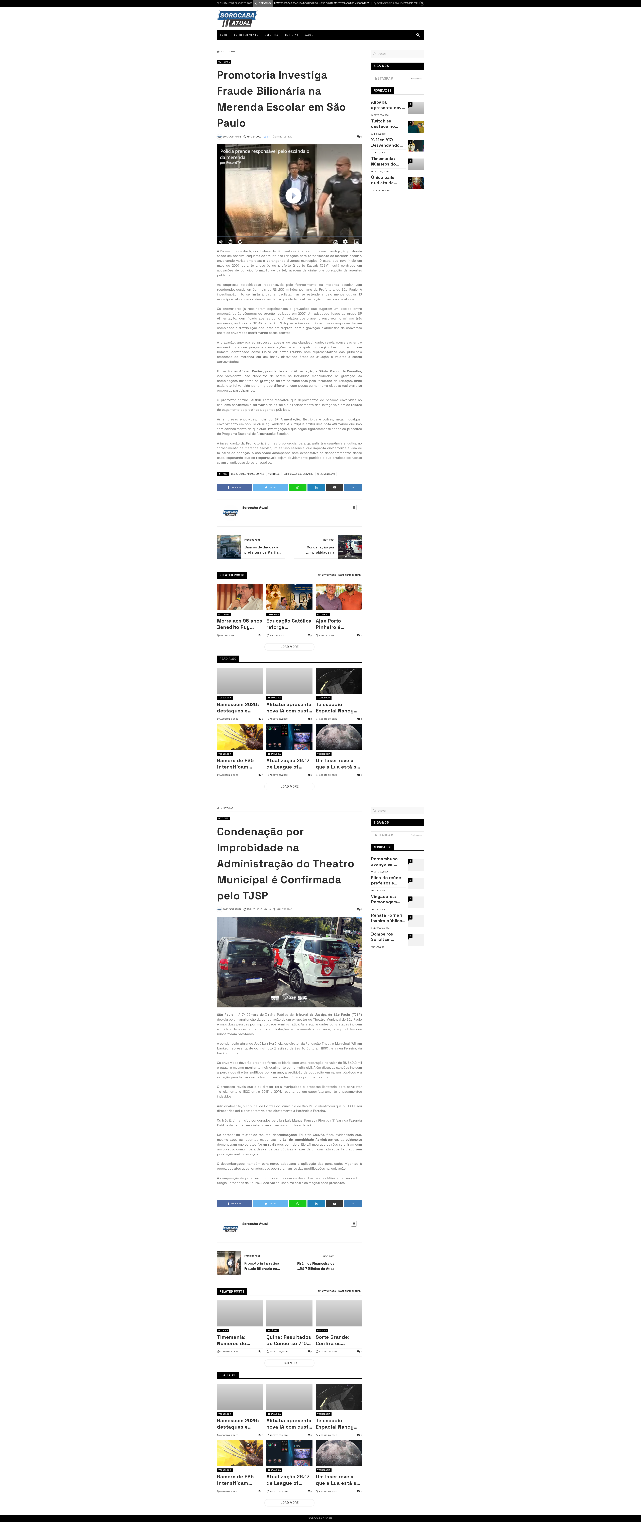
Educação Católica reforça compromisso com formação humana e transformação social (289, 624)
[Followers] (421, 3)
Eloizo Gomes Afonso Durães (247, 474)
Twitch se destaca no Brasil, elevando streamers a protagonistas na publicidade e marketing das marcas (388, 123)
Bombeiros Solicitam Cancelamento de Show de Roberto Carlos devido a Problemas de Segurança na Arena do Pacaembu (386, 936)
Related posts (327, 575)
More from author (349, 575)
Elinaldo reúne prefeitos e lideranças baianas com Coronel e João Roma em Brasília (386, 880)
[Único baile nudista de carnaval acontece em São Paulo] (416, 183)
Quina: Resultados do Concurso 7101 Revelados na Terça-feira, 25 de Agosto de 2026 (288, 1340)
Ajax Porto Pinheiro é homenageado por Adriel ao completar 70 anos (339, 624)
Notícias (228, 808)
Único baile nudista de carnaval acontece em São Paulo (384, 180)
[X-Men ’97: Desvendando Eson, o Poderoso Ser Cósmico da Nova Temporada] (416, 145)
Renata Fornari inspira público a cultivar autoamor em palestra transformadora (388, 917)
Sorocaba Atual (255, 507)
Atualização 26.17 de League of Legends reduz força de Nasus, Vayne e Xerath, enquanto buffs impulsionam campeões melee (287, 763)
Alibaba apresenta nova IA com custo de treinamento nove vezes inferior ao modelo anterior (289, 707)
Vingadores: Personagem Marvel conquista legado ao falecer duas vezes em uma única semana (385, 899)
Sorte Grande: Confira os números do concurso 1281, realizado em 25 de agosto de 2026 (339, 1340)
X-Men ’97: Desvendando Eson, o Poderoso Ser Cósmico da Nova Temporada (388, 142)
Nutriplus (274, 474)
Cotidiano (229, 52)
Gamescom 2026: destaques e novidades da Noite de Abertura (239, 707)
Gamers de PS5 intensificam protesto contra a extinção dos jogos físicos (238, 763)
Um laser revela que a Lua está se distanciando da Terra (337, 763)
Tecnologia (224, 697)
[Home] (218, 51)
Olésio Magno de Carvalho (298, 474)
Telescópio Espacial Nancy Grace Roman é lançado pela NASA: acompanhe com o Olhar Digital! (338, 707)
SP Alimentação (326, 474)
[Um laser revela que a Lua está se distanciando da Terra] (339, 737)
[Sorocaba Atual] (237, 18)
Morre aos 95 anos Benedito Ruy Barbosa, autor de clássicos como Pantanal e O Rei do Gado (239, 624)
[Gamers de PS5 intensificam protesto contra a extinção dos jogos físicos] (240, 737)
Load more (289, 647)
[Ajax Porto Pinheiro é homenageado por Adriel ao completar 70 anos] (339, 597)
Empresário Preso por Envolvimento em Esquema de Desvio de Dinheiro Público (369, 3)
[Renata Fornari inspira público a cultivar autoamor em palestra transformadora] (416, 921)
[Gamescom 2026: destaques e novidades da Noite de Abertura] (240, 681)
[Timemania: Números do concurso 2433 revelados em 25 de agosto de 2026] (416, 164)
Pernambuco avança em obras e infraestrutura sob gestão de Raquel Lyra (386, 861)
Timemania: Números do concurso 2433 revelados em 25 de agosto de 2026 (388, 161)
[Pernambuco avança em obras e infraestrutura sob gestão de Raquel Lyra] (416, 865)
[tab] (327, 575)
